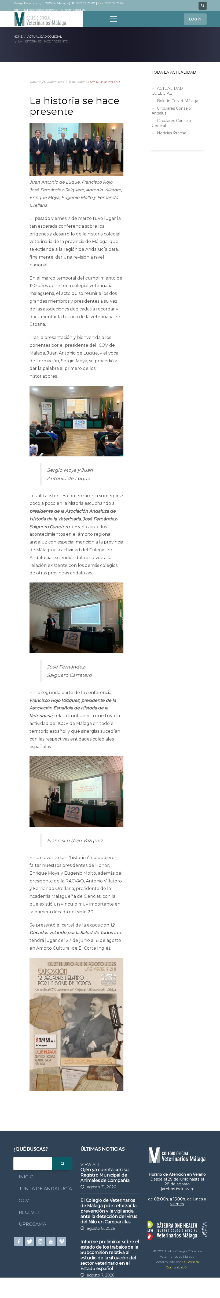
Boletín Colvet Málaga (177, 100)
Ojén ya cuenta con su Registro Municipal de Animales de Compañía (105, 1175)
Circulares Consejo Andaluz (171, 111)
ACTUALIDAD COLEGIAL (106, 82)
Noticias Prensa (171, 133)
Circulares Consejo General (171, 123)
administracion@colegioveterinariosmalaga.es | (50, 10)
